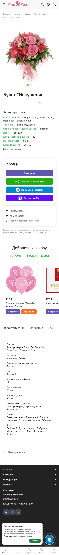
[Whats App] (18, 512)
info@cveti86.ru (11, 499)
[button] (28, 85)
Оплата (52, 328)
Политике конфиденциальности (18, 536)
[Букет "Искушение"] (29, 56)
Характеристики (14, 328)
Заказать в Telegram (32, 189)
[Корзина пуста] (54, 4)
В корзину (29, 173)
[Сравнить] (47, 103)
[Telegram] (12, 512)
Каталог (7, 469)
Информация (10, 479)
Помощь (8, 484)
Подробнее (28, 312)
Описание (36, 328)
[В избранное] (40, 103)
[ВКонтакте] (6, 512)
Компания (8, 474)
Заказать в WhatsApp (32, 181)
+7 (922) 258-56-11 (13, 494)
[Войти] (48, 4)
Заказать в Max (32, 198)
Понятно (35, 541)
